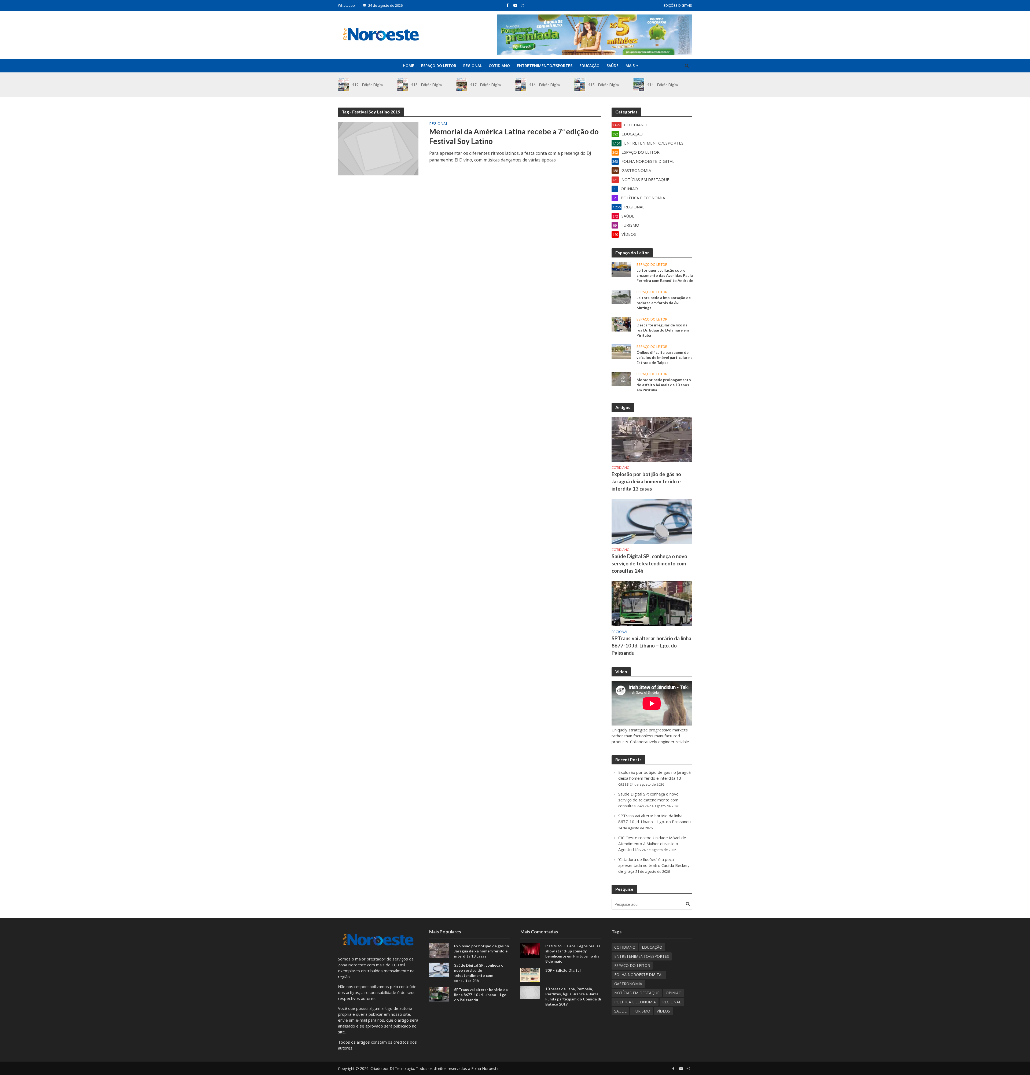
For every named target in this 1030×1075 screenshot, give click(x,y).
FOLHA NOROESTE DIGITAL (639, 974)
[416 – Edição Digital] (521, 84)
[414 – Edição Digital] (639, 84)
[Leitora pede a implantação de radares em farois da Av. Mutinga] (621, 296)
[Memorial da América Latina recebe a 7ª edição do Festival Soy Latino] (378, 148)
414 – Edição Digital (663, 85)
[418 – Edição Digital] (403, 84)
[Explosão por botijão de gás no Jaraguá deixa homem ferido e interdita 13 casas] (652, 439)
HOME (408, 65)
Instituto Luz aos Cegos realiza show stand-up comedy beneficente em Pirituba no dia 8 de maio (573, 953)
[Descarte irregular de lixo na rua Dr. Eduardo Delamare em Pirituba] (621, 323)
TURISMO (641, 1011)
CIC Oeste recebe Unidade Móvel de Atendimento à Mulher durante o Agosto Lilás (652, 843)
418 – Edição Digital (427, 85)
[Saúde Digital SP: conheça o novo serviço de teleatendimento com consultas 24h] (652, 521)
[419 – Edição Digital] (344, 84)
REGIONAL (472, 65)
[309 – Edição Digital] (530, 974)
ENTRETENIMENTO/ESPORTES (544, 65)
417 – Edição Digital (486, 85)
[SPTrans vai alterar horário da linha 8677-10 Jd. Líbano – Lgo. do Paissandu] (652, 603)
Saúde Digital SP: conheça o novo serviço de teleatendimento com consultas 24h (649, 563)
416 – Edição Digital (545, 85)
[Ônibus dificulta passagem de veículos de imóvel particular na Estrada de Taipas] (621, 351)
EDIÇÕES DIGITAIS (678, 5)
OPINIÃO (674, 992)
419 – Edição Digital (368, 85)
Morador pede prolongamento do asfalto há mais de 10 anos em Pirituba (664, 384)
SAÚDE (612, 65)
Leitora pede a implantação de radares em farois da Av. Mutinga (664, 302)
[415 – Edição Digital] (580, 84)
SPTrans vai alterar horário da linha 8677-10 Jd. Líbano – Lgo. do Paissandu (651, 645)
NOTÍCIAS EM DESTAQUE (636, 992)
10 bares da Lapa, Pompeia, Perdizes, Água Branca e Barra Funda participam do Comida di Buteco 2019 (573, 996)
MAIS (630, 65)
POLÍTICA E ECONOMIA (635, 1001)
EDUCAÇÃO (589, 65)
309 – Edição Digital (563, 970)
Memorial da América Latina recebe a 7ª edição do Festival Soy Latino (514, 136)
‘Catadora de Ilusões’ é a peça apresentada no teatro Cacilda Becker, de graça (653, 865)
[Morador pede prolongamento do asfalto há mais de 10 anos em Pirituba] (621, 378)
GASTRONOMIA (628, 983)
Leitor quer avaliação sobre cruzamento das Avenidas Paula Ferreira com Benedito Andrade (665, 275)
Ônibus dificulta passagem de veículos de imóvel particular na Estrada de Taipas (665, 357)
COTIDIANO (499, 65)
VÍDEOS (663, 1011)
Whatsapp (346, 5)
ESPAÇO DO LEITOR (438, 65)
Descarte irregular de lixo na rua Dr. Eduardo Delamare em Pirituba (663, 330)
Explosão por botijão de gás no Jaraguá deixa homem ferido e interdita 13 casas (646, 481)
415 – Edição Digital (604, 85)
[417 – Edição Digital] (462, 84)
